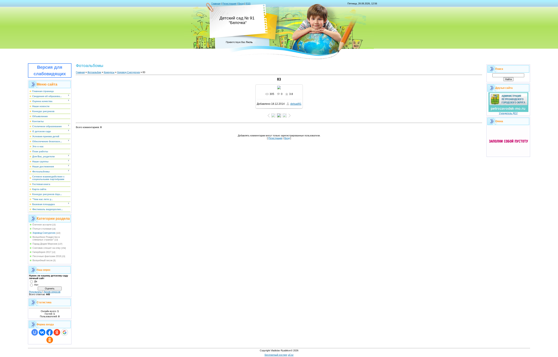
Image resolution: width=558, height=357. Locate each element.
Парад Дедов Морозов (44, 243)
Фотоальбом (94, 72)
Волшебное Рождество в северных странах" (46, 238)
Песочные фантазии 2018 (46, 256)
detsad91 (295, 103)
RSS (248, 3)
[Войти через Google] (64, 332)
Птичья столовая (41, 228)
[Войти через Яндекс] (57, 332)
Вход (241, 3)
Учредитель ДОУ (508, 113)
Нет (36, 284)
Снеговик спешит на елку (46, 248)
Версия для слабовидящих (50, 70)
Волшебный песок (42, 260)
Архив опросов (52, 291)
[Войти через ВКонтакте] (42, 332)
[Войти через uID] (34, 332)
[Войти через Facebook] (49, 332)
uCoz (291, 355)
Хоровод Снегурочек (43, 233)
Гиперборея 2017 (41, 252)
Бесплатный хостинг (276, 355)
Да (35, 281)
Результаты (35, 291)
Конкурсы (109, 72)
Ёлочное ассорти (41, 224)
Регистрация (229, 3)
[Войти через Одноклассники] (49, 340)
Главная (215, 3)
